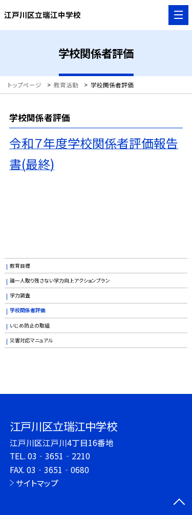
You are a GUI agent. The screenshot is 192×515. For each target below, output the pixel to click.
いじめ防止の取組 (30, 325)
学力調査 (20, 295)
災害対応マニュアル (31, 340)
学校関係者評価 (28, 310)
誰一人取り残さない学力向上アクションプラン (60, 280)
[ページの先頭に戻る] (179, 502)
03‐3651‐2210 (59, 455)
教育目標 (20, 265)
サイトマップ (37, 482)
